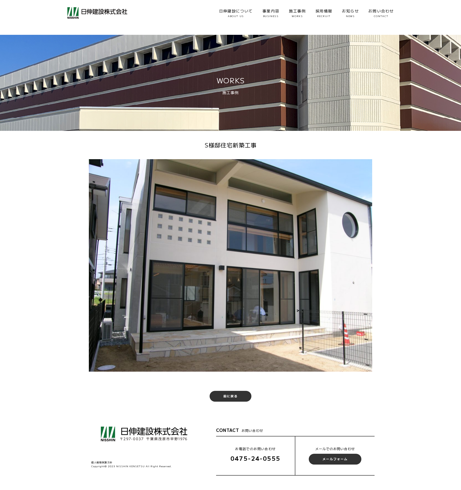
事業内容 (270, 13)
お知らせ (350, 13)
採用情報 (323, 13)
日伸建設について (236, 13)
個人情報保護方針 (101, 462)
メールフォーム (335, 459)
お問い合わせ (381, 13)
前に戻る (230, 396)
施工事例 (297, 13)
